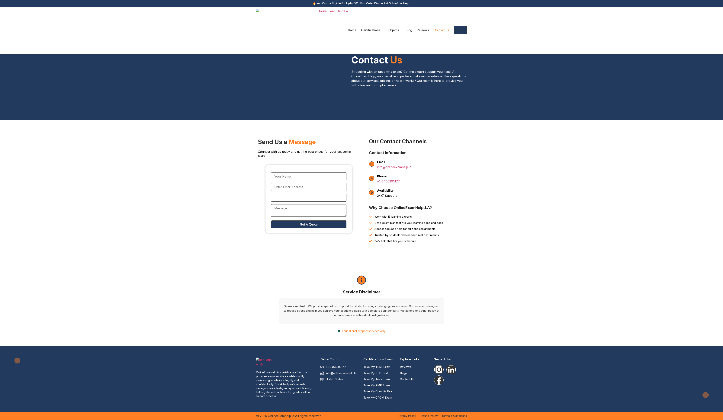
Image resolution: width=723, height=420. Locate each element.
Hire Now (460, 30)
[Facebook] (439, 380)
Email (381, 162)
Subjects (393, 30)
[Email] (371, 164)
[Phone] (371, 178)
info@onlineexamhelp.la (394, 167)
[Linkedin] (451, 369)
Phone (382, 176)
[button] (371, 30)
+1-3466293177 (388, 181)
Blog (409, 30)
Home (352, 30)
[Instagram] (439, 369)
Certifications (370, 30)
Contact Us (441, 30)
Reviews (423, 30)
